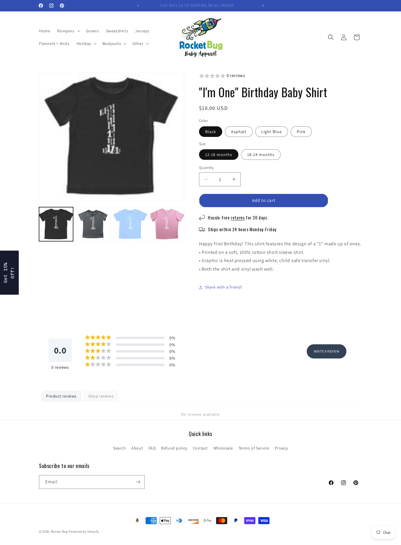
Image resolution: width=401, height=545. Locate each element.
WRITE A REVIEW (326, 351)
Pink (301, 131)
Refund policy (174, 448)
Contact (200, 448)
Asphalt (239, 131)
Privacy (281, 448)
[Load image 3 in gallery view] (130, 224)
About (137, 448)
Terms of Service (254, 448)
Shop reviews (100, 396)
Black (210, 131)
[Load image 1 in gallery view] (56, 224)
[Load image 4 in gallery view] (167, 224)
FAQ (152, 448)
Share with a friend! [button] (223, 287)
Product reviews (61, 396)
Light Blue (271, 131)
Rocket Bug (59, 531)
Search (119, 448)
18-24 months (260, 154)
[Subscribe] (138, 482)
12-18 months (218, 154)
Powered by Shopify (84, 531)
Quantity (206, 167)
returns (238, 217)
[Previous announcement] (138, 5)
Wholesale (223, 448)
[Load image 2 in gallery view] (93, 224)
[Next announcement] (263, 5)
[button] (68, 31)
